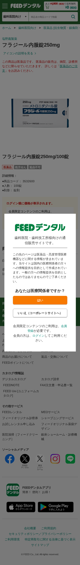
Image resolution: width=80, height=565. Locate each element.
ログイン (38, 335)
